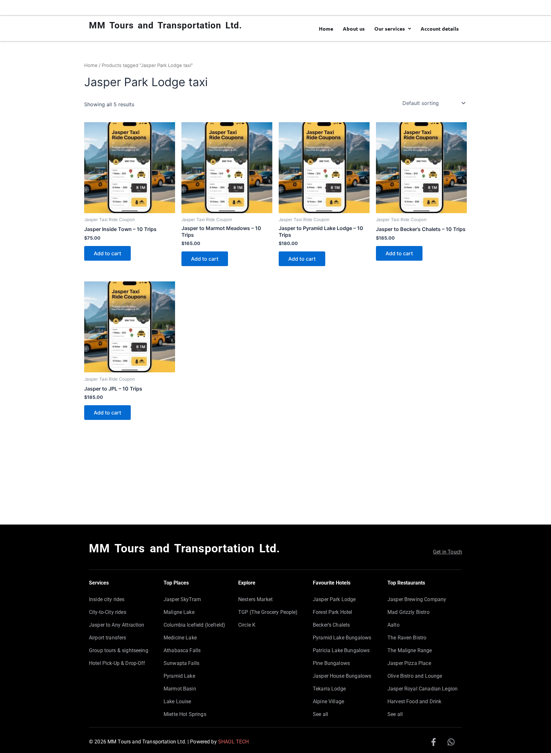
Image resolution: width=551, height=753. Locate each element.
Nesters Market (255, 599)
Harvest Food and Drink (414, 701)
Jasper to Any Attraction (116, 625)
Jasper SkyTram (182, 599)
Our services (389, 28)
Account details (440, 28)
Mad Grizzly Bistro (408, 612)
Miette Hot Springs (185, 714)
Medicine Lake (180, 638)
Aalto (393, 625)
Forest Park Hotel (332, 612)
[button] (392, 28)
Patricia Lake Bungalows (341, 650)
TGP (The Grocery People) (268, 612)
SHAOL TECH (233, 742)
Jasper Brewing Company (416, 599)
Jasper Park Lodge (334, 599)
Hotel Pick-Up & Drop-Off (117, 663)
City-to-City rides (107, 612)
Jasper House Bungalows (342, 676)
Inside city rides (107, 599)
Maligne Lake (179, 612)
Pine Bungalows (331, 663)
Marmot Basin (180, 689)
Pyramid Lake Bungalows (342, 638)
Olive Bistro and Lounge (414, 676)
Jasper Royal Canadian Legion (422, 689)
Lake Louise (177, 701)
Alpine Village (328, 701)
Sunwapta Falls (181, 663)
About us (354, 28)
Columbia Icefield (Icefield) (194, 625)
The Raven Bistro (406, 638)
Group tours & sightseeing (118, 650)
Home (326, 28)
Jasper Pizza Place (409, 663)
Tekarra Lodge (329, 689)
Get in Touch (447, 552)
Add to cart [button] (107, 253)
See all (320, 714)
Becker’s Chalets (331, 625)
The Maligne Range (409, 650)
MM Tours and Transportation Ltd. (165, 25)
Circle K (246, 625)
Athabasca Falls (182, 650)
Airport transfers (107, 638)
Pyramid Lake (179, 676)
